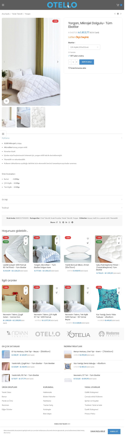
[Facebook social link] (56, 222)
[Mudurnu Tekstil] (109, 334)
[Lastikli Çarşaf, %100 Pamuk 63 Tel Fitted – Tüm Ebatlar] (15, 249)
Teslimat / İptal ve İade (93, 405)
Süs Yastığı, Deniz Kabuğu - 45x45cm (90, 363)
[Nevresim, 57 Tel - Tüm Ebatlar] (68, 378)
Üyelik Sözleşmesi (91, 409)
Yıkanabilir (114, 218)
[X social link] (60, 222)
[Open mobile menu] (3, 4)
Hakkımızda (47, 392)
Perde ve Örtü (7, 401)
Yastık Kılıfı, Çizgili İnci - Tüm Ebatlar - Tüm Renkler (33, 363)
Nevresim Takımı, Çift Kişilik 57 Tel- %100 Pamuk (45, 315)
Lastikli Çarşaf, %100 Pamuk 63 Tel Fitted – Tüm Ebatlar (14, 266)
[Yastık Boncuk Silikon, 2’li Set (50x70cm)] (77, 249)
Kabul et (114, 431)
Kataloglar (47, 409)
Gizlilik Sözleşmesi (91, 392)
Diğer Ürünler (7, 409)
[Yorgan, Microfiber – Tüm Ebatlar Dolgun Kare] (46, 249)
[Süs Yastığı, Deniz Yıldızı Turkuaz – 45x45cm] (108, 298)
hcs (98, 218)
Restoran (5, 405)
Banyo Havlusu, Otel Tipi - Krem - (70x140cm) (93, 351)
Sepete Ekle (87, 62)
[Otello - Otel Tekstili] (47, 334)
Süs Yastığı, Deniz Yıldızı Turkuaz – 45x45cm (106, 315)
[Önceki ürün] (114, 13)
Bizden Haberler (49, 396)
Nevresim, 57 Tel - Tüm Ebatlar (87, 375)
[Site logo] (62, 5)
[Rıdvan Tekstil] (17, 334)
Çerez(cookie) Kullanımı (93, 396)
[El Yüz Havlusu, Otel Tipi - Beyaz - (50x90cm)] (6, 354)
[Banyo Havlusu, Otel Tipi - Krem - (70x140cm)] (68, 354)
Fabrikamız (47, 401)
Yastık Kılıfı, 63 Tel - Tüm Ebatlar (25, 375)
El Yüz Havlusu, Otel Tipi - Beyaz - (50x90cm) (31, 351)
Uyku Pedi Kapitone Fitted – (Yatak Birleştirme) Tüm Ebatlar (107, 267)
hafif (94, 218)
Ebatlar (71, 43)
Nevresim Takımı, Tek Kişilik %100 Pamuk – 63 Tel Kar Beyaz (76, 317)
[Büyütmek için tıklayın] (6, 101)
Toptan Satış (48, 405)
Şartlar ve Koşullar (92, 401)
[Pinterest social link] (63, 222)
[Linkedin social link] (66, 222)
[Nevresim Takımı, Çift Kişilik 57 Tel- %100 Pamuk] (46, 298)
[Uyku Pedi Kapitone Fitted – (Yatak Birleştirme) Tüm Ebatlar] (108, 249)
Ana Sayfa (5, 14)
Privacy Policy (90, 414)
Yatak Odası (6, 392)
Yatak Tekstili (17, 14)
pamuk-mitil (104, 218)
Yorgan (27, 14)
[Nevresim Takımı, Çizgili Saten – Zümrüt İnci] (15, 298)
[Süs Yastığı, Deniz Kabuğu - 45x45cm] (68, 366)
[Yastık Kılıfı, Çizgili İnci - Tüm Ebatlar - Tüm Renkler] (6, 366)
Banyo (4, 396)
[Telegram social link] (72, 222)
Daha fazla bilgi (98, 431)
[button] (4, 61)
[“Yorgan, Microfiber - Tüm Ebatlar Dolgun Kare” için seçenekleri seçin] (57, 243)
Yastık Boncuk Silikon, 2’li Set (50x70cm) (77, 266)
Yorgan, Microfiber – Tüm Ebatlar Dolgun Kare (45, 266)
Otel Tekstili (45, 218)
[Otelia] (78, 334)
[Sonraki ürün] (120, 13)
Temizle (72, 52)
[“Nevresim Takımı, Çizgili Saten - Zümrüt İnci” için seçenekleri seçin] (26, 293)
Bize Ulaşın (47, 414)
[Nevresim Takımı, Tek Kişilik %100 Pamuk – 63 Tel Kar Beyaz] (77, 298)
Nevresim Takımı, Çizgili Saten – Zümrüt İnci (13, 315)
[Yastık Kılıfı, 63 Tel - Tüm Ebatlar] (6, 378)
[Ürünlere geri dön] (117, 13)
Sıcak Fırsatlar (56, 218)
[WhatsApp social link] (69, 222)
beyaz (90, 218)
